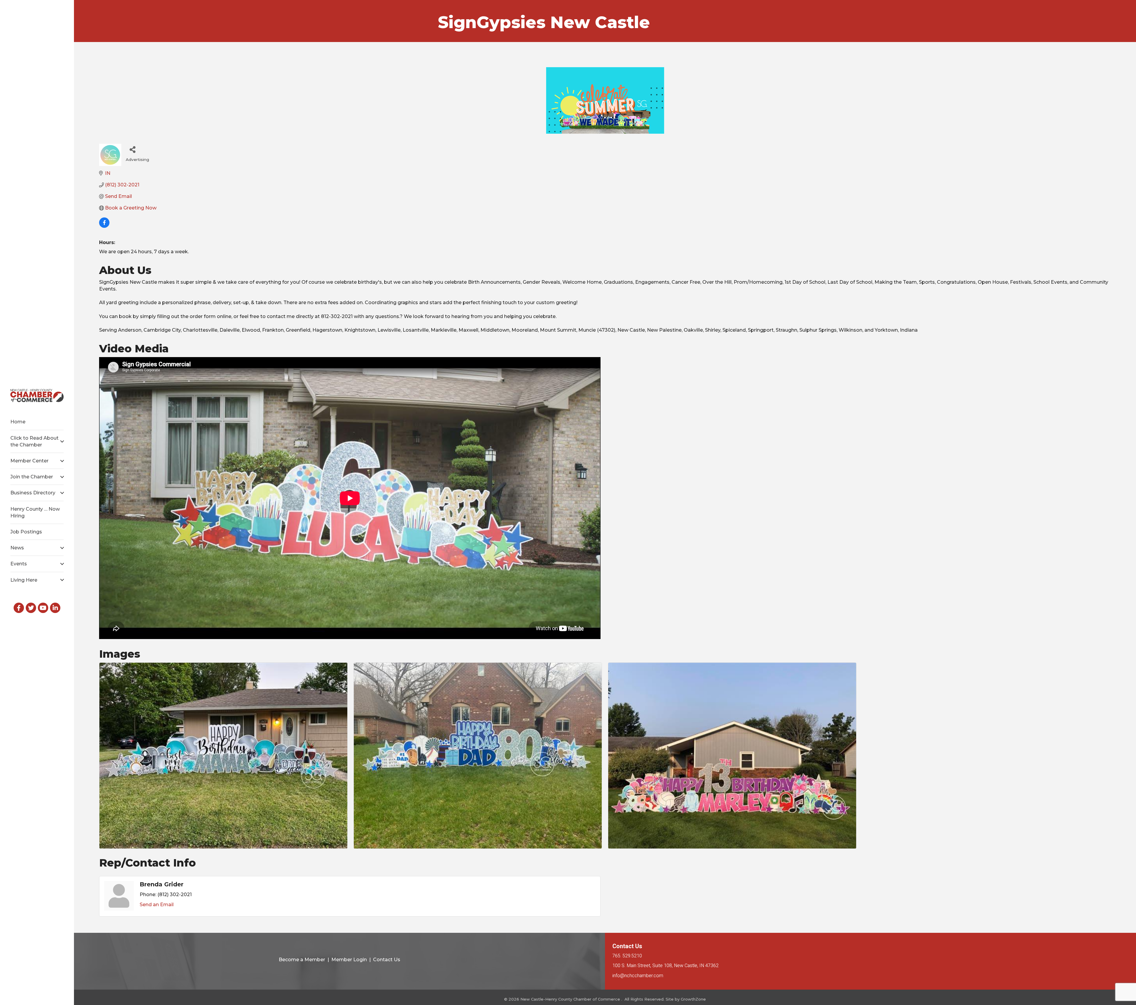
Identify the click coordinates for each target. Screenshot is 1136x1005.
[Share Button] (132, 149)
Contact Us (386, 959)
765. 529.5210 (627, 955)
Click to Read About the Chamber (34, 441)
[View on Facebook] (104, 226)
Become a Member (302, 959)
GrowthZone (693, 999)
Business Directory (32, 493)
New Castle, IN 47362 (665, 965)
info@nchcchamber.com (637, 975)
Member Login (349, 959)
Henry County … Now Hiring (35, 512)
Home (17, 422)
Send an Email (157, 904)
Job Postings (26, 532)
